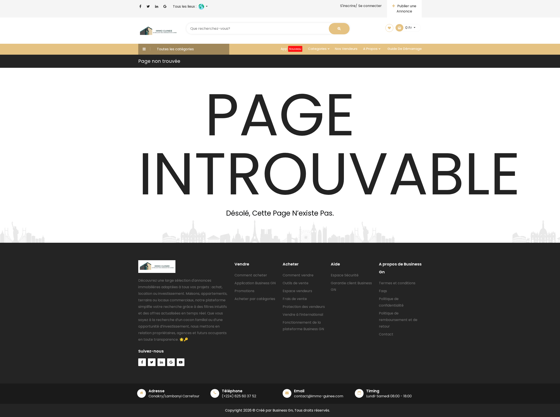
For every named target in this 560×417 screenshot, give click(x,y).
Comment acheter (250, 275)
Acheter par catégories (254, 298)
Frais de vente (295, 298)
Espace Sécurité (345, 275)
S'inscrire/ (348, 5)
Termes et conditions (397, 283)
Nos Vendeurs (346, 48)
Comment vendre (298, 275)
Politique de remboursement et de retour (398, 320)
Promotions (244, 290)
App (291, 48)
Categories (317, 48)
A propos (370, 48)
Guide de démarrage (404, 48)
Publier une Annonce (406, 8)
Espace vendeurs (297, 290)
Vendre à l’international (303, 314)
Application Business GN (255, 283)
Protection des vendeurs (304, 306)
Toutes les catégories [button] (175, 49)
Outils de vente (295, 283)
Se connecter (370, 5)
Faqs (383, 290)
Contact (386, 334)
